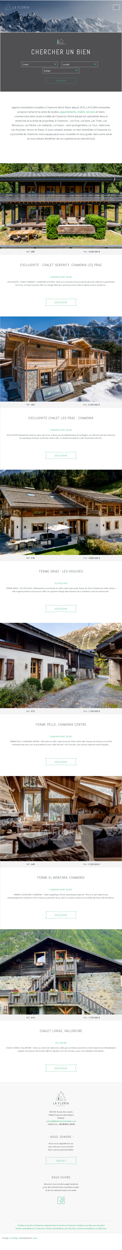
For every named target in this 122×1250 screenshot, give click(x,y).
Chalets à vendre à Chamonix (30, 1225)
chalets (81, 112)
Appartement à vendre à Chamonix (60, 1225)
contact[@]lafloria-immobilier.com (61, 1121)
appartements (68, 112)
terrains (90, 112)
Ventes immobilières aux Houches (61, 1228)
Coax (35, 1238)
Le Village (13, 1238)
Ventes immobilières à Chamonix (30, 1228)
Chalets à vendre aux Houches (91, 1225)
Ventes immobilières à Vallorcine (92, 1228)
